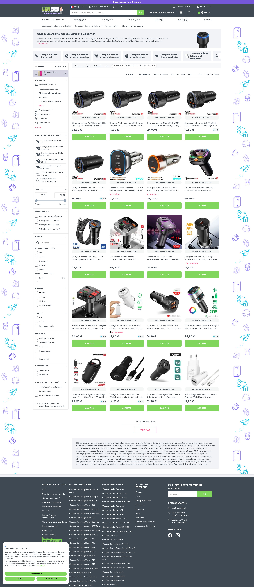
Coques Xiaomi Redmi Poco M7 (116, 563)
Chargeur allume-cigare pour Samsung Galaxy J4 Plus (134, 66)
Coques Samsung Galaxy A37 (82, 551)
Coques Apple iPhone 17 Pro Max (116, 523)
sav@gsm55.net (179, 508)
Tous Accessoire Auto (48, 89)
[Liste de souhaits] (189, 12)
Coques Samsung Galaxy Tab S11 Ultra (83, 490)
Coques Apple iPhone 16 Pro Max (116, 501)
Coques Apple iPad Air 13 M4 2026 (117, 531)
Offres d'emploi (49, 534)
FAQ (44, 489)
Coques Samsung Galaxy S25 (82, 517)
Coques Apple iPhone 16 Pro (114, 497)
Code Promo (48, 511)
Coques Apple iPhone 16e (113, 489)
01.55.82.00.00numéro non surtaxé (180, 514)
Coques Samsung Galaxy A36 (82, 547)
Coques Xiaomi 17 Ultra (112, 540)
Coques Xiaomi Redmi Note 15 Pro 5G (118, 548)
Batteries (139, 517)
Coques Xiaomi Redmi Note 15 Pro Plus (117, 557)
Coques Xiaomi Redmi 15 (113, 572)
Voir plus (145, 430)
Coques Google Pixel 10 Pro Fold (83, 577)
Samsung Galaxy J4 (94, 26)
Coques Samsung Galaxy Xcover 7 (84, 568)
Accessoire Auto (112, 26)
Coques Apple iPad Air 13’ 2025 (115, 527)
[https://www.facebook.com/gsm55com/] (170, 535)
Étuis (137, 496)
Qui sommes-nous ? (51, 498)
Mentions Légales (50, 526)
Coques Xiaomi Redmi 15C (113, 576)
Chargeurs (140, 505)
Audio (138, 513)
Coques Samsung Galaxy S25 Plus (84, 522)
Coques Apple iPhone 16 (112, 485)
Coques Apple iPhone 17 (112, 510)
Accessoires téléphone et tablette (57, 26)
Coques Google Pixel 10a (80, 572)
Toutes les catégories (53, 20)
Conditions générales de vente (55, 522)
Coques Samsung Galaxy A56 (82, 539)
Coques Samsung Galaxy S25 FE (83, 534)
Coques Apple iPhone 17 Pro (114, 518)
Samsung (79, 26)
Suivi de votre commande (53, 494)
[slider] (36, 200)
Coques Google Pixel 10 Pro (81, 585)
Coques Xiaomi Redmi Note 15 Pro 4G (118, 552)
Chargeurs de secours (145, 522)
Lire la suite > (43, 44)
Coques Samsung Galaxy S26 (82, 505)
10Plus (38, 127)
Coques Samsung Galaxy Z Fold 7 (84, 501)
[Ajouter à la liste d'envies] (103, 85)
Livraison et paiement (52, 506)
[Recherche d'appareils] (65, 74)
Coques (138, 492)
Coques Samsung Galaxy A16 (82, 564)
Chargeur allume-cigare (132, 26)
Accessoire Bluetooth (145, 526)
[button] (127, 194)
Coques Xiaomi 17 (110, 535)
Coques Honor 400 (110, 584)
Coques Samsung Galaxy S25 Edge (84, 530)
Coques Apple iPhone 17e (113, 506)
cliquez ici (41, 565)
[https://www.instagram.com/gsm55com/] (178, 535)
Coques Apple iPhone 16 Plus (114, 493)
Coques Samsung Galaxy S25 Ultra (84, 526)
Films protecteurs (143, 500)
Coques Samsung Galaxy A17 (82, 560)
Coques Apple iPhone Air (113, 514)
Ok (204, 494)
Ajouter (89, 137)
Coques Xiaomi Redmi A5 (113, 580)
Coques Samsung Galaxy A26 (82, 555)
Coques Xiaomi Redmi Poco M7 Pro (117, 568)
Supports (43, 97)
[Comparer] (97, 85)
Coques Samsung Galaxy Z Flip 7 (83, 496)
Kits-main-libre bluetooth (50, 101)
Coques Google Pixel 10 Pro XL (82, 581)
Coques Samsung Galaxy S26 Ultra (84, 513)
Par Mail (120, 7)
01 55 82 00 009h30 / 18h (101, 7)
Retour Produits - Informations (50, 516)
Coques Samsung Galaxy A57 (82, 543)
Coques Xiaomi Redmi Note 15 (115, 544)
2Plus (41, 106)
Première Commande (51, 502)
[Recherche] (140, 12)
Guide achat (47, 530)
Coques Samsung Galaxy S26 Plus (84, 509)
